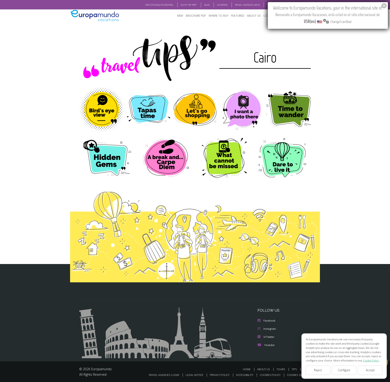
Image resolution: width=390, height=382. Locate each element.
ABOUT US (254, 15)
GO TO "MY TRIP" (189, 4)
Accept (370, 370)
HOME (247, 369)
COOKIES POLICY (270, 375)
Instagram (269, 329)
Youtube (269, 345)
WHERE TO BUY (218, 15)
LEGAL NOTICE (194, 375)
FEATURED (237, 15)
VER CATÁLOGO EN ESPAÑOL (159, 4)
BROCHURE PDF (196, 15)
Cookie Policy (371, 360)
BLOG (207, 4)
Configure (344, 370)
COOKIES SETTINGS (299, 375)
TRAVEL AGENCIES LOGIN (247, 4)
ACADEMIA (222, 4)
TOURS (280, 369)
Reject (318, 370)
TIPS (294, 369)
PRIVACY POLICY (220, 375)
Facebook (269, 320)
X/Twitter (268, 337)
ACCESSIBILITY (244, 375)
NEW (180, 15)
